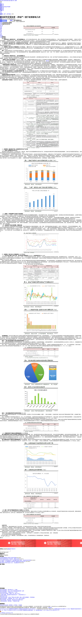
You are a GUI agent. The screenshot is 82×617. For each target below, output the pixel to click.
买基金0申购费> (7, 6)
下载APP (2, 10)
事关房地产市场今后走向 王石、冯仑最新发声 (9, 562)
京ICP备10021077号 (55, 610)
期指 (1, 23)
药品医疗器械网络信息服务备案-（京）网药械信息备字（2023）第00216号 (35, 610)
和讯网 (1, 13)
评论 (1, 29)
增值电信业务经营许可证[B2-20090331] (27, 608)
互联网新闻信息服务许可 (13, 608)
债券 (16, 0)
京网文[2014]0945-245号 (14, 610)
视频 (1, 28)
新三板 (1, 25)
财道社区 (2, 5)
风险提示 (50, 607)
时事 (1, 26)
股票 (7, 0)
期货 (11, 0)
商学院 (1, 35)
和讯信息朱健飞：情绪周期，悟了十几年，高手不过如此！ (12, 598)
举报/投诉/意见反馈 (4, 605)
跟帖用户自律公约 (11, 548)
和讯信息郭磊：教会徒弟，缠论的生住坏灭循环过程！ (12, 599)
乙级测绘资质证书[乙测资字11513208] (62, 608)
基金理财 (2, 6)
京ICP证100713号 (4, 608)
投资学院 (2, 4)
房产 (1, 32)
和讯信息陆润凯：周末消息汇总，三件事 (8, 589)
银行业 (47, 60)
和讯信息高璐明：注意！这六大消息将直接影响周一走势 (12, 590)
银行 (1, 3)
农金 (1, 24)
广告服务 (20, 605)
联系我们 (11, 605)
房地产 (11, 20)
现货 (1, 21)
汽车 (1, 33)
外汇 (14, 0)
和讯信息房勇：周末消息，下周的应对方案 (10, 601)
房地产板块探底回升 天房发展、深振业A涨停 (9, 558)
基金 (9, 0)
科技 (1, 34)
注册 (1, 37)
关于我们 (15, 605)
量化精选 (2, 9)
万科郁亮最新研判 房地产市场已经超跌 (8, 557)
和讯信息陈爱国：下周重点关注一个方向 (8, 592)
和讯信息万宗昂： (4, 596)
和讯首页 (2, 0)
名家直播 (2, 7)
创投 (1, 20)
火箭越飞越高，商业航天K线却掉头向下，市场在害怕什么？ (13, 594)
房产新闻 (9, 13)
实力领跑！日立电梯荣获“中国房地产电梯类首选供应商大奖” (13, 561)
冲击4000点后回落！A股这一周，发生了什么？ (10, 593)
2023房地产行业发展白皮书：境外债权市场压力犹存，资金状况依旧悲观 (15, 560)
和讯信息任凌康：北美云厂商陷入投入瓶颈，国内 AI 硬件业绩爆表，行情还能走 (17, 597)
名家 (1, 30)
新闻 (5, 0)
